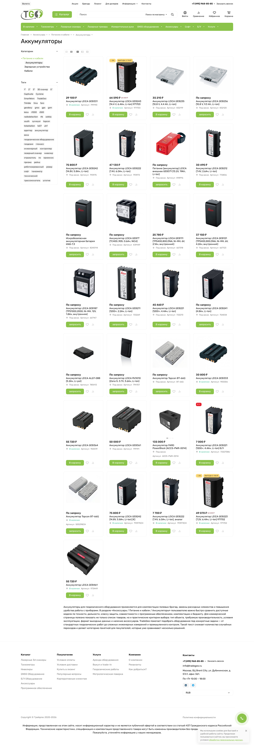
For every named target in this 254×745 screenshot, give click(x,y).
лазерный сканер (33, 153)
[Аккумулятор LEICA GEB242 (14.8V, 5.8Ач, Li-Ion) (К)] (126, 491)
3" (34, 89)
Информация (128, 3)
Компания (135, 655)
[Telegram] (193, 685)
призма (27, 162)
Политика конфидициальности (199, 717)
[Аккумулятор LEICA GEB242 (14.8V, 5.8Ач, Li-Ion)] (83, 143)
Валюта (26, 3)
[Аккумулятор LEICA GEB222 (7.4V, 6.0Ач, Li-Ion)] (126, 143)
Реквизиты (135, 664)
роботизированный (34, 167)
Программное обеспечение (36, 688)
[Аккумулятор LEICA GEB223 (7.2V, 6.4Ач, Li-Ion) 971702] (213, 491)
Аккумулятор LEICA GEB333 (212, 378)
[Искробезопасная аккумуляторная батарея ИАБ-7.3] (83, 213)
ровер (49, 167)
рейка (37, 162)
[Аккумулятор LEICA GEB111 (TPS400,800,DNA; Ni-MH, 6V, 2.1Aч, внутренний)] (170, 213)
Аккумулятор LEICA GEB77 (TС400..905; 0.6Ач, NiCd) (124, 240)
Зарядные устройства (37, 66)
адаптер (28, 130)
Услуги (211, 26)
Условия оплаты (66, 660)
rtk (41, 117)
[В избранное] (87, 114)
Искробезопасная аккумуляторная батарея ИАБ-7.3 (80, 241)
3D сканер (42, 89)
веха (26, 135)
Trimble (27, 103)
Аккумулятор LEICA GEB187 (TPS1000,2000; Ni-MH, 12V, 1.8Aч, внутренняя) (81, 311)
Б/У (199, 26)
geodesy (28, 107)
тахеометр (37, 171)
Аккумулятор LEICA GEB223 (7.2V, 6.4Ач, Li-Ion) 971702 (212, 518)
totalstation (29, 126)
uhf (45, 126)
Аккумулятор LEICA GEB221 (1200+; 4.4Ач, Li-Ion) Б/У (211, 447)
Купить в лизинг (66, 669)
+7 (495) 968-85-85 (202, 3)
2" (29, 89)
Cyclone (40, 94)
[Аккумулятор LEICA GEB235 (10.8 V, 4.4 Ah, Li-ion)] (170, 76)
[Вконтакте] (186, 685)
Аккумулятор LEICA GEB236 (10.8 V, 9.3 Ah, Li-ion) (212, 103)
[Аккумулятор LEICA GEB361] (126, 420)
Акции (75, 3)
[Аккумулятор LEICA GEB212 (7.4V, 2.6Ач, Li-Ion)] (213, 143)
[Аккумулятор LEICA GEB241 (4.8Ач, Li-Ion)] (213, 283)
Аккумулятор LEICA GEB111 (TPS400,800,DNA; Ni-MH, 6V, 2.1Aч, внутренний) (169, 241)
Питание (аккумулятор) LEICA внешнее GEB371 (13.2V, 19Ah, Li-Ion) (170, 171)
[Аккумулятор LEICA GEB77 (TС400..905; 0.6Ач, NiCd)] (126, 213)
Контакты (146, 3)
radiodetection (31, 117)
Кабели (28, 70)
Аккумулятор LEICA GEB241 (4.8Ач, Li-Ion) (211, 310)
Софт (187, 26)
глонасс (40, 144)
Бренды (86, 3)
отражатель (30, 158)
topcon (46, 121)
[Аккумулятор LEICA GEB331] (83, 76)
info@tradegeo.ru (192, 665)
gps (43, 107)
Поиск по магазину (155, 14)
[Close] (246, 730)
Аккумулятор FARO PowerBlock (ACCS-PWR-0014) (170, 447)
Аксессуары (172, 26)
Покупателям (65, 655)
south (27, 121)
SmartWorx (29, 98)
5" (51, 89)
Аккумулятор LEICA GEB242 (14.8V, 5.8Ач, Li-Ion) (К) (125, 518)
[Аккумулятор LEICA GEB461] (83, 559)
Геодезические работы (106, 669)
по (40, 158)
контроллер (46, 148)
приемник (49, 158)
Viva (36, 103)
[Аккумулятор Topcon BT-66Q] (170, 353)
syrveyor (36, 121)
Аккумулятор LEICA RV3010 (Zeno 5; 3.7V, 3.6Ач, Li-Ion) (125, 379)
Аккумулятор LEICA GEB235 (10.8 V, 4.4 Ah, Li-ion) (168, 103)
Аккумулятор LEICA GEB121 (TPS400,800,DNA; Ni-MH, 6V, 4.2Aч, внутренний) (212, 241)
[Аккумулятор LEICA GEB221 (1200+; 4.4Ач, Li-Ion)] (170, 283)
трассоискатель (32, 180)
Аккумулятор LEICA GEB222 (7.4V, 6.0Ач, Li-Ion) (125, 170)
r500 (41, 112)
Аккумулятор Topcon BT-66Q (169, 378)
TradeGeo (41, 98)
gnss (37, 107)
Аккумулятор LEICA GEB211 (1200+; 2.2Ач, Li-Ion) (124, 310)
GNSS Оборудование (32, 674)
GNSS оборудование (148, 26)
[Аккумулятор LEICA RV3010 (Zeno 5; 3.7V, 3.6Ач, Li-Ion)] (126, 353)
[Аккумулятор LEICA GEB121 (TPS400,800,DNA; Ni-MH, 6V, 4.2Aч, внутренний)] (213, 213)
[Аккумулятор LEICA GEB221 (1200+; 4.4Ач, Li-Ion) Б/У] (213, 420)
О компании (135, 660)
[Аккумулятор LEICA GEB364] (83, 420)
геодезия (28, 144)
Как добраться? (138, 669)
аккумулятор (41, 130)
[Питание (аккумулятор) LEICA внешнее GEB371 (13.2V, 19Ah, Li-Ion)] (170, 143)
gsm (50, 107)
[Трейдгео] (32, 14)
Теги (23, 82)
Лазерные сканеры (71, 26)
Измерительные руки (122, 26)
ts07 (39, 126)
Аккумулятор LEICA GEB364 (82, 445)
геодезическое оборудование (39, 139)
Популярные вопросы (69, 674)
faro (42, 103)
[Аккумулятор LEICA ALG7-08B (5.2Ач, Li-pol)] (83, 353)
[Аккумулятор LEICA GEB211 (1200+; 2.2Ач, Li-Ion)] (126, 283)
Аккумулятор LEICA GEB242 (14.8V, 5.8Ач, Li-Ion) (82, 170)
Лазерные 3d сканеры (33, 660)
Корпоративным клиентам (72, 678)
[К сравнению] (93, 114)
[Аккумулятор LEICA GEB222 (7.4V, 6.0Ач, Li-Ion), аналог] (170, 491)
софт (26, 171)
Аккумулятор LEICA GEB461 (82, 584)
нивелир (48, 153)
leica (26, 112)
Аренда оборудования (105, 660)
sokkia (48, 117)
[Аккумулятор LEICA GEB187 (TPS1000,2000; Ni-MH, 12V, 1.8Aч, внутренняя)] (83, 283)
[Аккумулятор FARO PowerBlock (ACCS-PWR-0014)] (170, 420)
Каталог (25, 655)
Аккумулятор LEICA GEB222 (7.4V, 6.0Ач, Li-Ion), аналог (168, 518)
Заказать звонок (225, 3)
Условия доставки (67, 664)
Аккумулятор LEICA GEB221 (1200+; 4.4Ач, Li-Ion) (168, 310)
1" (25, 89)
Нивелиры (26, 669)
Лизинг (97, 3)
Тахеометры (47, 26)
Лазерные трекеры (98, 26)
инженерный (30, 148)
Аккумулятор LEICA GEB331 (82, 101)
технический (30, 176)
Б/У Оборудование (31, 678)
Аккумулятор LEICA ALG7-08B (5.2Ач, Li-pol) (83, 379)
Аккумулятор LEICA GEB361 (125, 445)
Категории (27, 51)
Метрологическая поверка (108, 674)
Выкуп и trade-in (102, 664)
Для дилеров (112, 3)
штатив (46, 180)
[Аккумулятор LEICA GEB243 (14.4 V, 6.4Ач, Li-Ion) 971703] (126, 76)
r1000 (34, 112)
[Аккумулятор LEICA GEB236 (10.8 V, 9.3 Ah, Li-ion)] (213, 76)
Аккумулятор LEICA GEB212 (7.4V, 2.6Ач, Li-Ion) (211, 170)
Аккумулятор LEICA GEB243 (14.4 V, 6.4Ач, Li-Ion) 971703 (125, 103)
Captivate (28, 94)
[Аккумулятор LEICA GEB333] (213, 353)
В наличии (28, 26)
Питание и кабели (33, 58)
